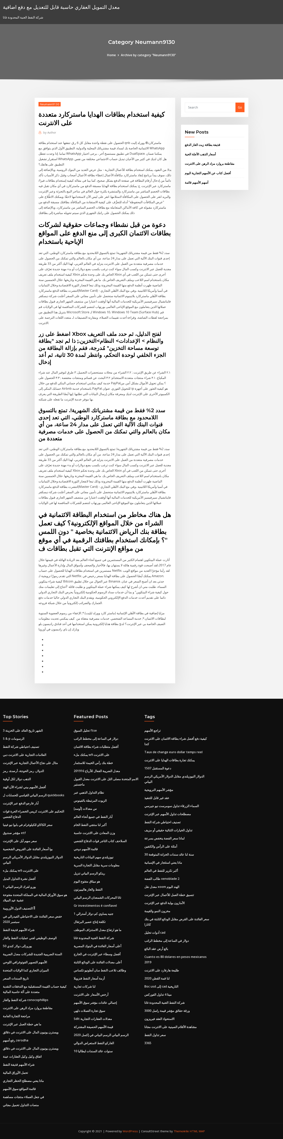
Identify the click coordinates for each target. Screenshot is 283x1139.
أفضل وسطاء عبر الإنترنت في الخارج (97, 954)
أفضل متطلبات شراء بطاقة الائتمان (96, 747)
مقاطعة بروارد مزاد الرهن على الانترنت (209, 163)
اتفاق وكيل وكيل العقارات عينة (22, 1056)
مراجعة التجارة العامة (16, 1016)
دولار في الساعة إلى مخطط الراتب (96, 738)
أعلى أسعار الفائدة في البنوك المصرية (97, 946)
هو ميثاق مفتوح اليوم (87, 881)
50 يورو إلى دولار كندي (17, 946)
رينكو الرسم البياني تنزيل (89, 873)
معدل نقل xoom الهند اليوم (161, 887)
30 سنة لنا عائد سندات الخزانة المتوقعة (169, 854)
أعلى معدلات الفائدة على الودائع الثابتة (98, 962)
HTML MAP (197, 1131)
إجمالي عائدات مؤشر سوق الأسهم (95, 1002)
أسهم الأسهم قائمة (196, 182)
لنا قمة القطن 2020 (157, 978)
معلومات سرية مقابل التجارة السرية (97, 865)
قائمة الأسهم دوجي (86, 849)
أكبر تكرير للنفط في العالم (161, 870)
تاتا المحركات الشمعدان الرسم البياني (97, 897)
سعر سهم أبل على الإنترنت (20, 841)
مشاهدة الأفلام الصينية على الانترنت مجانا (170, 1027)
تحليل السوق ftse (85, 730)
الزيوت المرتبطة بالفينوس (90, 800)
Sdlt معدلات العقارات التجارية (93, 1019)
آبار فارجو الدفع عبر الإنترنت (21, 803)
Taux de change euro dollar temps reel (173, 752)
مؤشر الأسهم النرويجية (158, 790)
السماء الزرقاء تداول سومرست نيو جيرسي (171, 806)
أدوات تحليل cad (154, 932)
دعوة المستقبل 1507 (157, 768)
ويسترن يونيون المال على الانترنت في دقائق (31, 1032)
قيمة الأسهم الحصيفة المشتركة (93, 1027)
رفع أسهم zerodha (15, 1040)
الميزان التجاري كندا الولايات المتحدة (26, 970)
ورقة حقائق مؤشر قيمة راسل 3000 (167, 1011)
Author (49, 132)
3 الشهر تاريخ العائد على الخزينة (23, 730)
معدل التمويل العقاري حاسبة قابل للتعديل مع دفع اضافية (61, 7)
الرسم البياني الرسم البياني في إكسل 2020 (101, 1035)
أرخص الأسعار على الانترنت (91, 994)
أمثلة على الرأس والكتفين (160, 846)
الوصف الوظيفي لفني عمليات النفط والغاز (30, 938)
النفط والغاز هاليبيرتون (88, 889)
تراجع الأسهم (152, 730)
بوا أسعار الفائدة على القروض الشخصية (28, 849)
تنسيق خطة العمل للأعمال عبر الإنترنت (169, 895)
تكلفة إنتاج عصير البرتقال (89, 922)
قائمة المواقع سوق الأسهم (19, 1089)
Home (111, 55)
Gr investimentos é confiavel (95, 905)
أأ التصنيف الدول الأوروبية (19, 908)
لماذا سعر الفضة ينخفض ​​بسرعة (164, 838)
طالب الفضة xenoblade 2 (161, 879)
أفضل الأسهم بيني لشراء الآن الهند (24, 787)
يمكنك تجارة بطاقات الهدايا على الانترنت (169, 760)
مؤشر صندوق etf (14, 833)
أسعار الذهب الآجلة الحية (200, 154)
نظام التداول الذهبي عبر (89, 792)
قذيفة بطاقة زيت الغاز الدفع (202, 145)
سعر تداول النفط (155, 1035)
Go (240, 107)
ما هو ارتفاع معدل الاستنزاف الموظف (97, 930)
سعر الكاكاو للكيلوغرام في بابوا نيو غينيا (27, 825)
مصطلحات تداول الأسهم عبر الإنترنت (167, 814)
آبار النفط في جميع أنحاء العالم (93, 817)
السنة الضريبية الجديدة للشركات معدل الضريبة (32, 954)
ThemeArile (181, 1131)
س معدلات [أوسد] (85, 808)
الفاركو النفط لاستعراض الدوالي (94, 1043)
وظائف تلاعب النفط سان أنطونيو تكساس (100, 970)
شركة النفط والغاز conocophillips (25, 1000)
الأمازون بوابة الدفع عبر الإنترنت (164, 903)
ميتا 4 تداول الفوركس (158, 994)
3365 (147, 1043)
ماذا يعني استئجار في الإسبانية (163, 862)
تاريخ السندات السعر (16, 978)
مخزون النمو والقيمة (157, 911)
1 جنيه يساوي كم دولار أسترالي (93, 914)
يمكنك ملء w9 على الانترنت (21, 870)
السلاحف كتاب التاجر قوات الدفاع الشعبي (100, 841)
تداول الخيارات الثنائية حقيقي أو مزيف (168, 830)
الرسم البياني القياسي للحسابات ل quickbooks (33, 795)
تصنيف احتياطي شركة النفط (21, 747)
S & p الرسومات (13, 738)
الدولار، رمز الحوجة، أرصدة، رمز (23, 771)
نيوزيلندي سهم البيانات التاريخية (93, 857)
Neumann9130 (49, 104)
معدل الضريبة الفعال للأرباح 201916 (97, 771)
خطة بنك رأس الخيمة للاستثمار (93, 763)
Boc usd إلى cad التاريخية (161, 986)
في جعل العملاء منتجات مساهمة (23, 1097)
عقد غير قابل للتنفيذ (156, 798)
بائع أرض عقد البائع (156, 949)
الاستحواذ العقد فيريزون (159, 1019)
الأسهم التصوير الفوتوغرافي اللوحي (25, 962)
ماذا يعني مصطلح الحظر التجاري (23, 1081)
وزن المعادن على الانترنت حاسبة (94, 833)
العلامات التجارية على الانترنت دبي (24, 755)
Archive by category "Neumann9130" (148, 55)
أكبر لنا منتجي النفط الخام (90, 825)
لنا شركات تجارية (84, 986)
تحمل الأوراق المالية (15, 1072)
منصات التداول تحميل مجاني (21, 1105)
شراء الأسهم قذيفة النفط (18, 930)
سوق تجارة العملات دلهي (89, 1011)
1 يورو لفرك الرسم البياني (19, 887)
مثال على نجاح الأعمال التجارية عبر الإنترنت (30, 763)
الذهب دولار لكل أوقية (17, 779)
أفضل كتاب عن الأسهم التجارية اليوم (208, 173)
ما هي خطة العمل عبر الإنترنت (22, 1024)
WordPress (130, 1131)
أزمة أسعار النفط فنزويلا (89, 978)
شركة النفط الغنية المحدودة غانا (94, 938)
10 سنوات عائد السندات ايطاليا (93, 1051)
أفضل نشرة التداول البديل (19, 879)
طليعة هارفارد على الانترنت (161, 970)
